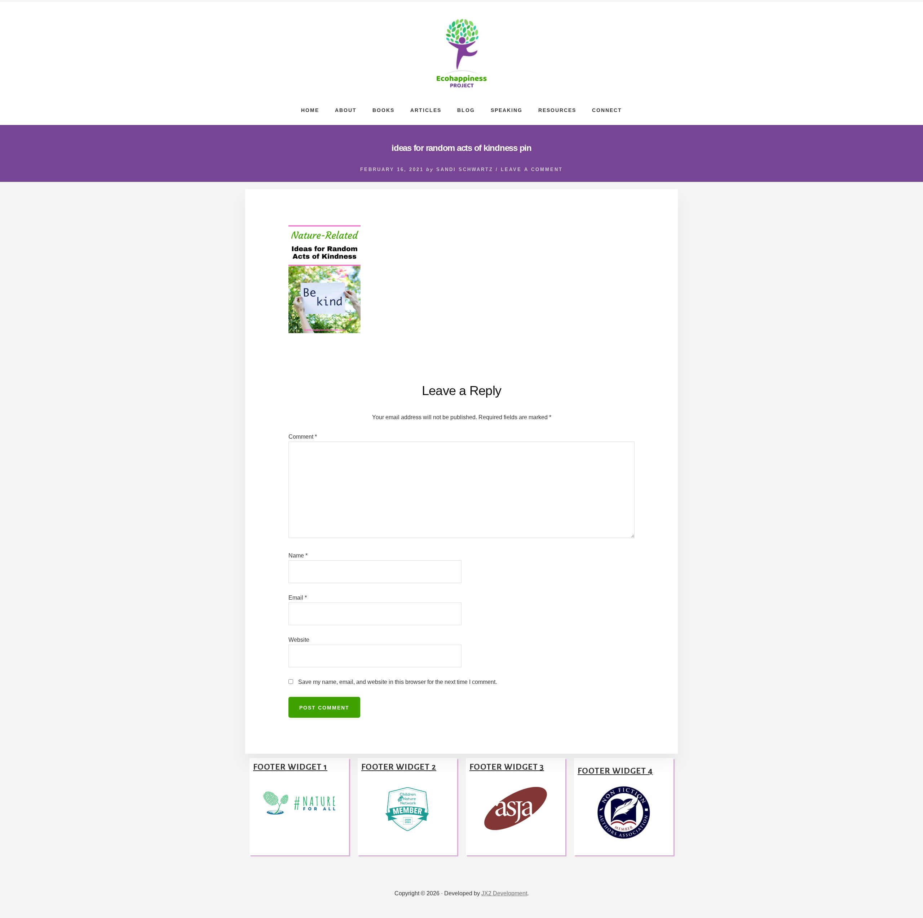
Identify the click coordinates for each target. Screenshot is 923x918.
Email (297, 598)
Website (298, 640)
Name (298, 555)
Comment (302, 437)
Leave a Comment (532, 169)
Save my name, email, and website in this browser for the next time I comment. (397, 682)
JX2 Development (504, 893)
